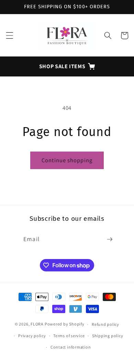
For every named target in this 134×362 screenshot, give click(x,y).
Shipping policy (107, 335)
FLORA (37, 324)
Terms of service (69, 335)
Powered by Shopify (65, 324)
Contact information (71, 347)
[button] (9, 35)
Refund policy (105, 324)
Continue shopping (67, 160)
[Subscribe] (109, 239)
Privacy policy (32, 335)
